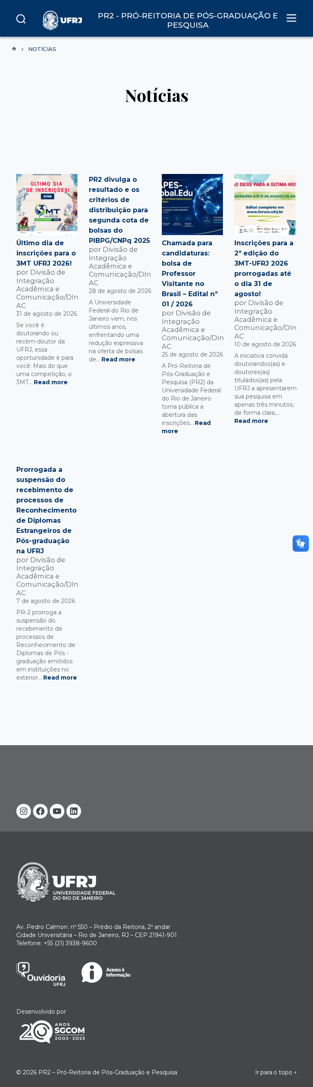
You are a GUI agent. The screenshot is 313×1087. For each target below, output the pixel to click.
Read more (51, 382)
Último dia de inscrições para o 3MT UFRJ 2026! (46, 253)
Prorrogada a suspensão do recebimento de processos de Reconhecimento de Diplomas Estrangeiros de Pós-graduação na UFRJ (46, 510)
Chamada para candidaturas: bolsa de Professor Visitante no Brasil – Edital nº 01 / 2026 (190, 273)
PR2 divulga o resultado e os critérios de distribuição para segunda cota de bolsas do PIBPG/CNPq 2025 (119, 210)
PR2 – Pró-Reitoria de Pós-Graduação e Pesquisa (107, 1072)
